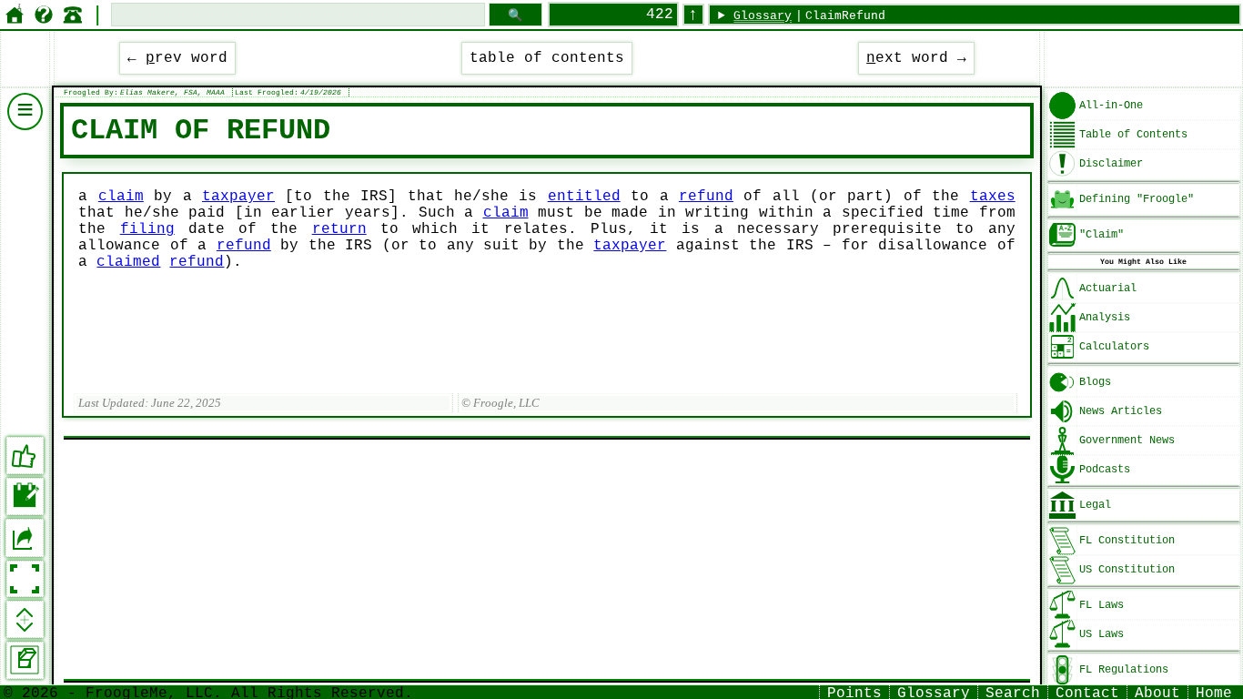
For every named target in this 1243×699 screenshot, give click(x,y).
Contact (1087, 692)
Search (1012, 692)
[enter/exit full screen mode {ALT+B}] (25, 579)
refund (706, 196)
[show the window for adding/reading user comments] (25, 496)
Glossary (762, 16)
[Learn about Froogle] (44, 14)
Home (1214, 692)
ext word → (916, 58)
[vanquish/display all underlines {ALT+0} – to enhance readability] (25, 660)
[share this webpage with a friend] (24, 538)
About (1157, 692)
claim (121, 196)
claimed (128, 262)
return (339, 229)
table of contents (547, 58)
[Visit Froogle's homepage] (14, 14)
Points (854, 692)
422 (659, 14)
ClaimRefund (845, 16)
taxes (993, 196)
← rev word (177, 58)
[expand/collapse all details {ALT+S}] (25, 619)
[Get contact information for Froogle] (73, 14)
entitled (584, 196)
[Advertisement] (546, 559)
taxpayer (238, 196)
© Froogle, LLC (500, 403)
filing (147, 229)
